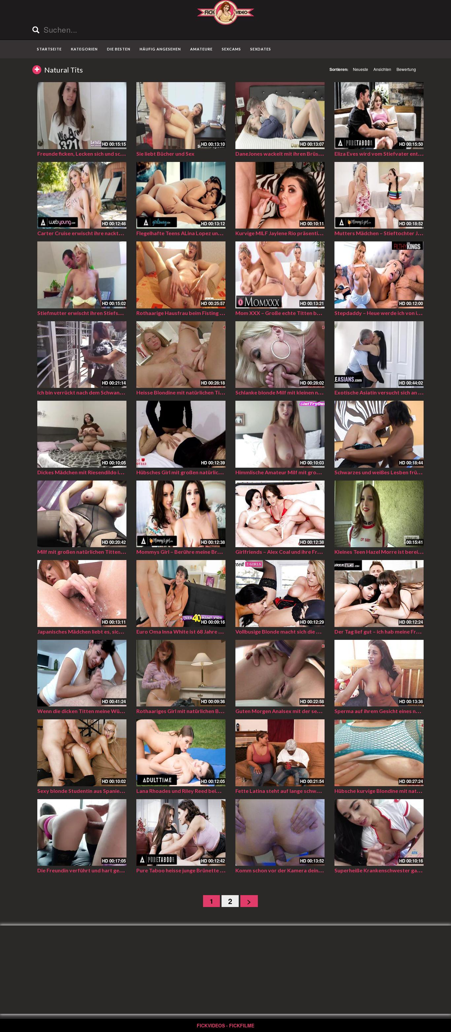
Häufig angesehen (160, 49)
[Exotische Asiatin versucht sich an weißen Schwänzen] (379, 354)
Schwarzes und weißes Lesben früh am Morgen (391, 472)
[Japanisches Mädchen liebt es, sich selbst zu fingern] (81, 593)
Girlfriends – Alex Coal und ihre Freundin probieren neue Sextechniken (320, 551)
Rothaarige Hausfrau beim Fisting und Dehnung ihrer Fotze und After (220, 313)
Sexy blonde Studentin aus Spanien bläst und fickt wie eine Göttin (116, 791)
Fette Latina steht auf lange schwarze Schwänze (294, 791)
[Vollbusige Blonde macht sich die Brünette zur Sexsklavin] (280, 593)
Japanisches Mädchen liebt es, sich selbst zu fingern (99, 631)
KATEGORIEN (84, 49)
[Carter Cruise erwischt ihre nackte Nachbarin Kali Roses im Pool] (81, 195)
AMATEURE (201, 49)
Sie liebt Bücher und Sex (165, 153)
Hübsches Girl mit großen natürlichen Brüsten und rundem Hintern (217, 472)
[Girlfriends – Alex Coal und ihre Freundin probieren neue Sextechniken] (280, 514)
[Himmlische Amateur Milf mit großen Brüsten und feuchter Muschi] (280, 434)
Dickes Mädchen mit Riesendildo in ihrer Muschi (95, 472)
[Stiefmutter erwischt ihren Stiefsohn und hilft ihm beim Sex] (81, 274)
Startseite (49, 49)
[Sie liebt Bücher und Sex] (181, 115)
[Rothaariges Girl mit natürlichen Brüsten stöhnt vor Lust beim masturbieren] (181, 673)
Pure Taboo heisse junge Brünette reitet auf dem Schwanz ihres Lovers (222, 870)
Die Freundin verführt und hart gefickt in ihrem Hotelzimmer (110, 870)
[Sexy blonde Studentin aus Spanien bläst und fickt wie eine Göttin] (81, 752)
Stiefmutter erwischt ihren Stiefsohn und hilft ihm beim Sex (109, 313)
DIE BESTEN (118, 49)
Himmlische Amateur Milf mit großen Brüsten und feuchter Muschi (316, 472)
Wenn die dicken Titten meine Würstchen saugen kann (103, 711)
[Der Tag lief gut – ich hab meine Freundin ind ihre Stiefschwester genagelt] (379, 593)
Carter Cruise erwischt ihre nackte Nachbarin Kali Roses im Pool (115, 233)
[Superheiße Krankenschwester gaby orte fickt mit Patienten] (379, 832)
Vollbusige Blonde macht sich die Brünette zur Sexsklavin (304, 631)
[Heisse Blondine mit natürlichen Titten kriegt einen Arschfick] (181, 354)
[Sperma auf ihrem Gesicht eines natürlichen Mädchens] (379, 673)
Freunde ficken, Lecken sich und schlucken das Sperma (103, 153)
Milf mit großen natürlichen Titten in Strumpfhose (98, 551)
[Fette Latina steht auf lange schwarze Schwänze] (280, 752)
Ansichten (382, 69)
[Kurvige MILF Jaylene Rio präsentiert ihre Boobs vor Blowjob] (280, 195)
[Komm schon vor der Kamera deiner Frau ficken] (280, 832)
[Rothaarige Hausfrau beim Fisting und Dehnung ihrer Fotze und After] (181, 274)
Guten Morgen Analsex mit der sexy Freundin (290, 711)
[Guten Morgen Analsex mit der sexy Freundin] (280, 673)
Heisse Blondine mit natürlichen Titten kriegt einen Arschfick (210, 392)
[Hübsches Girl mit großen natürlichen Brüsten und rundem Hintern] (181, 434)
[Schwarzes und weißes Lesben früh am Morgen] (379, 434)
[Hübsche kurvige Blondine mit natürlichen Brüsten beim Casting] (379, 752)
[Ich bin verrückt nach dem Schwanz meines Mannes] (81, 354)
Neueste (360, 69)
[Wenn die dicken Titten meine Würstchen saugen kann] (81, 673)
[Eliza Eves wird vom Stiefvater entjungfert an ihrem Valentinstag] (379, 115)
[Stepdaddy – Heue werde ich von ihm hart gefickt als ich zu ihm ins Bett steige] (379, 274)
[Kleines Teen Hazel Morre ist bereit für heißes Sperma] (379, 514)
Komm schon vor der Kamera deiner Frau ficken (293, 870)
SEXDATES (260, 49)
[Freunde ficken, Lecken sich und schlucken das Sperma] (81, 115)
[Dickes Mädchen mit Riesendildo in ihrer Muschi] (81, 434)
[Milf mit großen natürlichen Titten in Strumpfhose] (81, 514)
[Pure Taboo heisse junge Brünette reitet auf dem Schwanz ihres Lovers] (181, 832)
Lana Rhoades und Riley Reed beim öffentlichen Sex (199, 791)
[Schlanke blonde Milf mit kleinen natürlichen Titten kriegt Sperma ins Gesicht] (280, 354)
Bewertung (406, 69)
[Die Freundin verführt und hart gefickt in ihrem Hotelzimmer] (81, 832)
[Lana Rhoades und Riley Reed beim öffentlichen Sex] (181, 752)
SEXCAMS (231, 49)
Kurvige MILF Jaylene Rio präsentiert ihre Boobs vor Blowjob (309, 233)
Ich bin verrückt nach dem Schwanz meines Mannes (99, 392)
